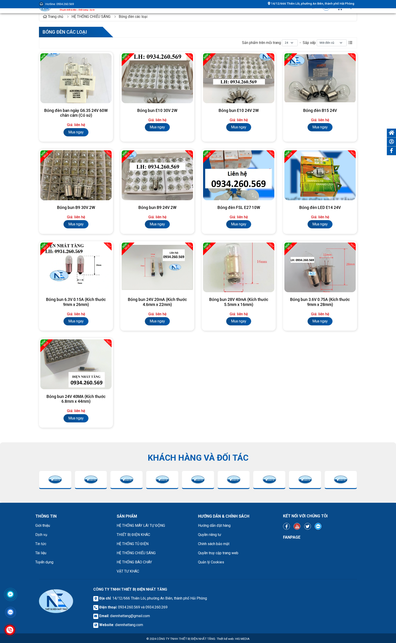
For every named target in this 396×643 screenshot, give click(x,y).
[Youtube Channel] (297, 526)
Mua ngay (76, 132)
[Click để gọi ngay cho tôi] (10, 630)
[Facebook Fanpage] (286, 526)
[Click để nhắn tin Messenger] (10, 594)
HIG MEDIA (242, 638)
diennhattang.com (129, 625)
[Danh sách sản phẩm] (350, 43)
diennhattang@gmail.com (130, 616)
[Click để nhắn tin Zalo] (10, 612)
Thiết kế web (225, 638)
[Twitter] (307, 526)
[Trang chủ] (391, 132)
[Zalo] (318, 526)
